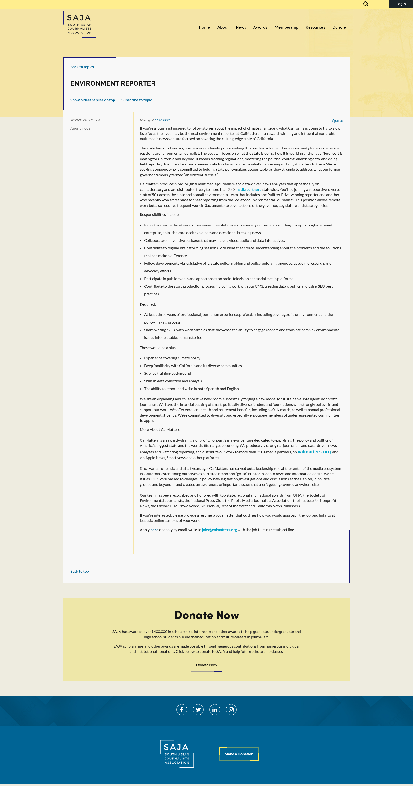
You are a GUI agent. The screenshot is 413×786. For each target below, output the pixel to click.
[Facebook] (181, 709)
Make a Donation (238, 754)
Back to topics (82, 66)
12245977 (162, 120)
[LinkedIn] (214, 709)
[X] (198, 709)
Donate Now (206, 664)
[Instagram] (231, 709)
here (154, 529)
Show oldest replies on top (92, 100)
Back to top (79, 571)
